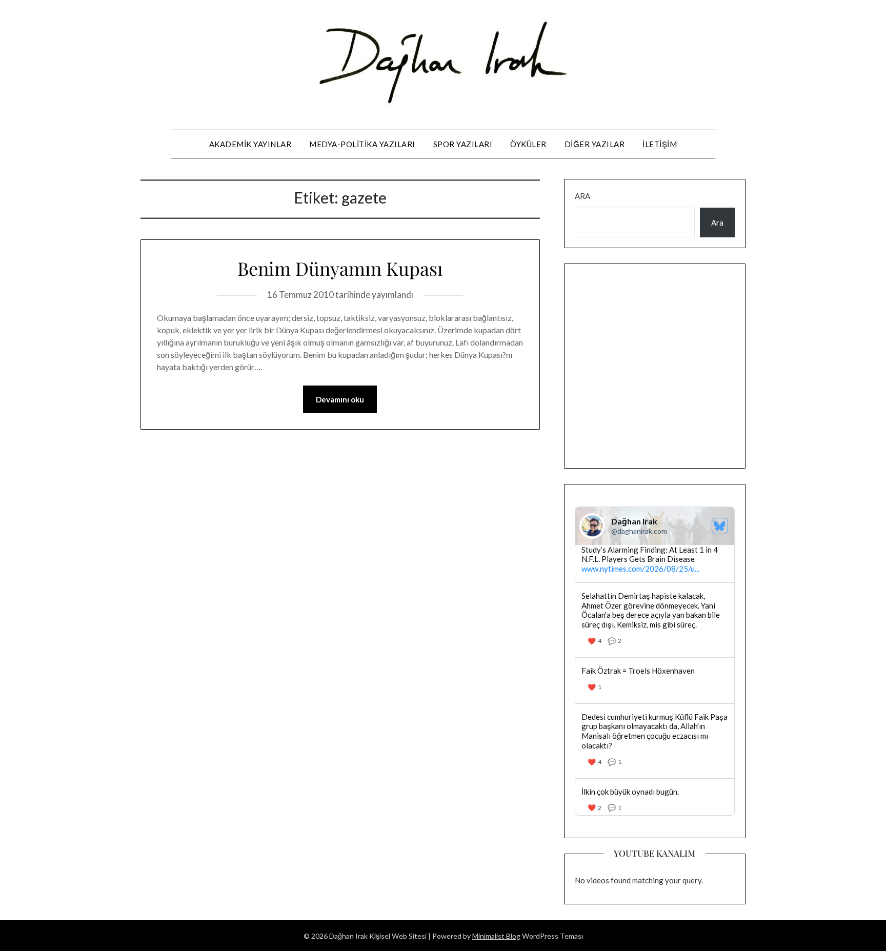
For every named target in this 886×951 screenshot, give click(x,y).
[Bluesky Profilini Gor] (720, 526)
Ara (582, 195)
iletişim (659, 144)
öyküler (528, 144)
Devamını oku (340, 399)
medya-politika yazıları (362, 144)
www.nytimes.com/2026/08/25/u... (640, 568)
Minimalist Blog (496, 936)
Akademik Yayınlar (250, 144)
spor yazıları (463, 144)
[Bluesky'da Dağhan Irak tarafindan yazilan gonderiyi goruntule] (654, 680)
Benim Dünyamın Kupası (340, 268)
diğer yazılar (595, 144)
